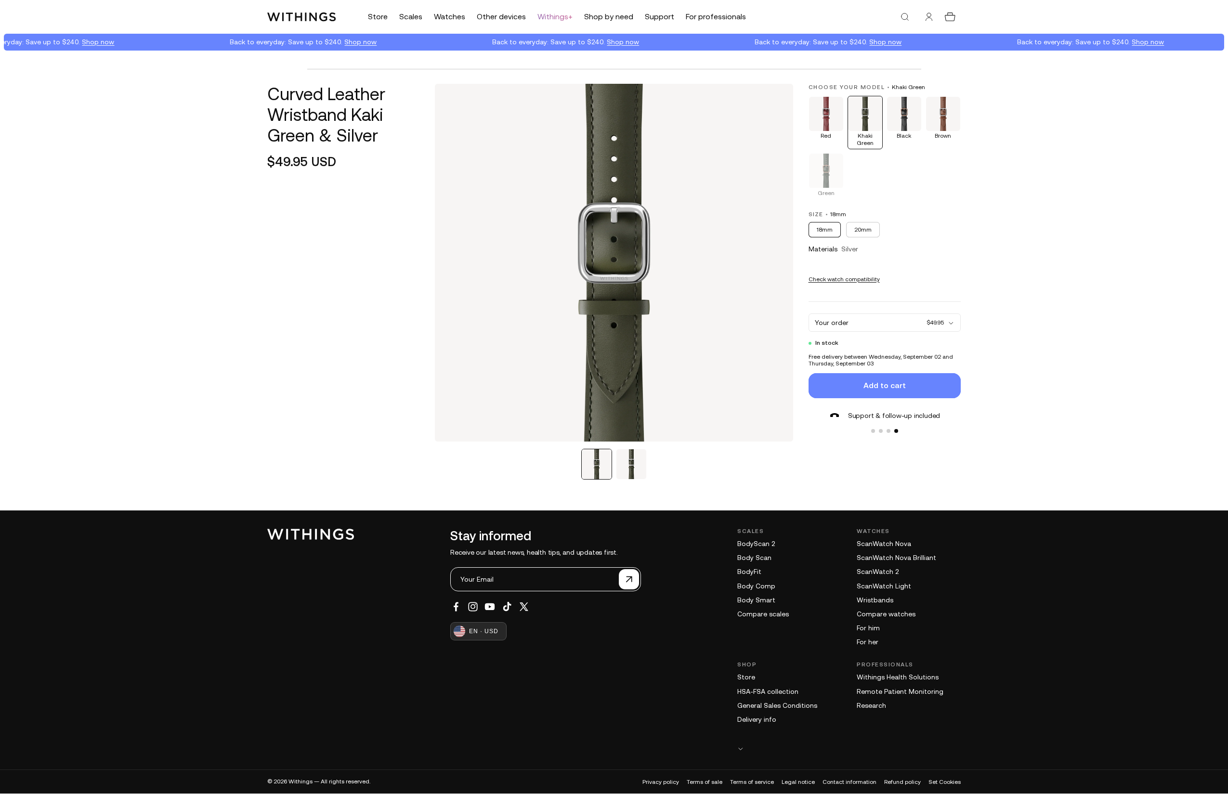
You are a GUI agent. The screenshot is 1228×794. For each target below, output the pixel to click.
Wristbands (875, 600)
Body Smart (756, 600)
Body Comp (756, 586)
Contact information (849, 782)
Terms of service (752, 782)
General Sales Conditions (777, 705)
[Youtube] (490, 606)
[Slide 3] (888, 431)
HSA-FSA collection (767, 691)
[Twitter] (524, 606)
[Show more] (849, 748)
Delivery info (756, 719)
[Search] (904, 16)
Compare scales (763, 614)
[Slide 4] (896, 431)
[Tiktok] (507, 606)
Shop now (94, 42)
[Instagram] (473, 606)
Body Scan (754, 557)
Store (746, 677)
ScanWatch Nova (884, 543)
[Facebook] (456, 606)
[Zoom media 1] (614, 263)
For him (868, 628)
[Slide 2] (881, 431)
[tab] (596, 464)
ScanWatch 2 (878, 571)
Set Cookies (944, 782)
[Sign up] (629, 579)
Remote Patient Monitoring (900, 691)
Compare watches (886, 614)
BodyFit (749, 571)
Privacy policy (660, 782)
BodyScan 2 (756, 543)
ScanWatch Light (884, 586)
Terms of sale (704, 782)
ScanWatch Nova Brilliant (896, 557)
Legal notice (798, 782)
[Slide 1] (873, 431)
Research (871, 705)
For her (867, 642)
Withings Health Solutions (898, 677)
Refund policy (902, 782)
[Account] (929, 16)
